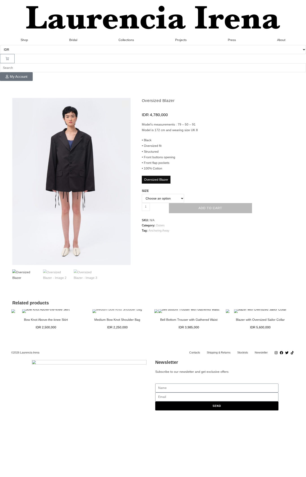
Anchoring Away (159, 230)
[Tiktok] (292, 352)
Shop (24, 40)
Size (145, 191)
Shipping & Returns (219, 352)
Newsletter (261, 352)
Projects (181, 40)
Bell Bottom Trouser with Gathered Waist (189, 319)
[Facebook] (281, 352)
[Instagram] (276, 352)
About (281, 40)
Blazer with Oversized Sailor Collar (260, 319)
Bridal (73, 40)
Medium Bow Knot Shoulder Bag (117, 319)
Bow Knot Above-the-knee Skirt (46, 319)
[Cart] (7, 58)
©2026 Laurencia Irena (25, 352)
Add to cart (210, 208)
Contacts (194, 352)
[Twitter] (286, 352)
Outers (160, 225)
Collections (126, 40)
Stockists (242, 352)
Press (232, 40)
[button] (124, 103)
